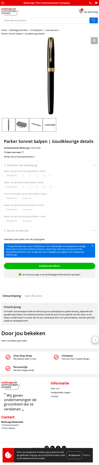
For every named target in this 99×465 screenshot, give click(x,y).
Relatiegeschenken (19, 30)
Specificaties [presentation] (33, 296)
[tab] (11, 295)
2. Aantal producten (16, 230)
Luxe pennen (51, 30)
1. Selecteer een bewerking (20, 165)
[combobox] (45, 20)
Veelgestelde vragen (61, 392)
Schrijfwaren (37, 30)
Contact (54, 396)
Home (4, 30)
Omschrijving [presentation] (12, 296)
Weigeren (86, 455)
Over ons (55, 388)
